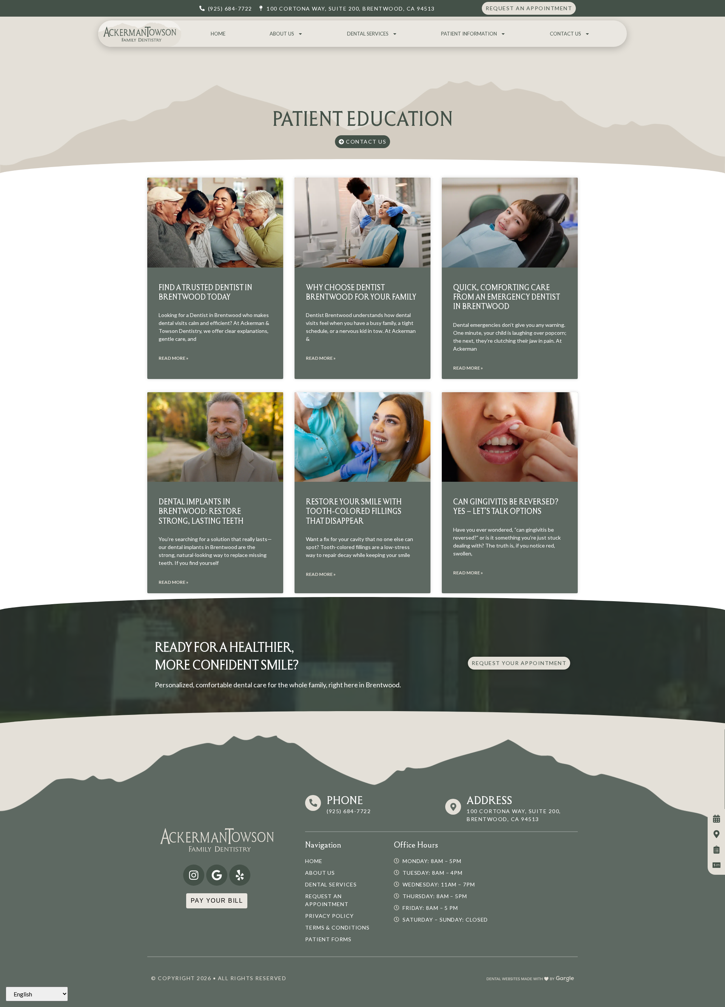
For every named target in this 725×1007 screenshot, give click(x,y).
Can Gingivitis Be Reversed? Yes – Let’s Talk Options (505, 506)
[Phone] (313, 803)
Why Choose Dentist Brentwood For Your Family (361, 292)
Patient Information (469, 34)
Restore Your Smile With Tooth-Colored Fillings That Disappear (354, 511)
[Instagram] (193, 875)
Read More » (173, 358)
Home (218, 34)
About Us (282, 34)
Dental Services (368, 34)
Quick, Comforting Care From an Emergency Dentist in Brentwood (506, 297)
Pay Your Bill (217, 900)
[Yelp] (239, 875)
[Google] (216, 875)
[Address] (453, 807)
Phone (345, 800)
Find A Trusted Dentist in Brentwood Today (205, 292)
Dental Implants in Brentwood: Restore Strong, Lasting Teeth (201, 511)
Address (489, 800)
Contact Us (565, 34)
